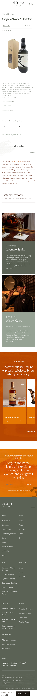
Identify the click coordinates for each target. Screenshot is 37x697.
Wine (21, 520)
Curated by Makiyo (9, 533)
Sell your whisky (25, 613)
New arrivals (6, 529)
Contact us (23, 617)
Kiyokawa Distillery (8, 578)
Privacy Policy (6, 680)
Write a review (7, 206)
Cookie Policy (20, 678)
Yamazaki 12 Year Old (12, 417)
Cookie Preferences (8, 678)
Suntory (4, 538)
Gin (20, 538)
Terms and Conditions (18, 680)
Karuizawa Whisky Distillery (8, 569)
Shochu (22, 529)
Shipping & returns (26, 609)
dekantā (4, 675)
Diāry (21, 568)
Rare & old (5, 525)
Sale (3, 555)
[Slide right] (23, 80)
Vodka (21, 533)
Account (22, 576)
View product (8, 421)
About (21, 572)
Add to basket (22, 694)
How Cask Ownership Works (10, 592)
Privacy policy (19, 490)
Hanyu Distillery (7, 587)
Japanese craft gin (17, 83)
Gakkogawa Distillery (9, 583)
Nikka (4, 542)
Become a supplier (8, 644)
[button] (31, 4)
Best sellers (6, 520)
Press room (6, 648)
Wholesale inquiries (9, 640)
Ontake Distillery (8, 574)
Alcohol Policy (24, 622)
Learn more (9, 268)
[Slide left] (14, 80)
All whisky (5, 551)
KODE (8, 683)
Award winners (7, 546)
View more (31, 431)
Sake (21, 525)
